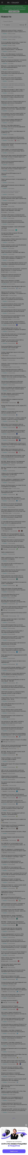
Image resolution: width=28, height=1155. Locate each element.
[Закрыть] (26, 1125)
